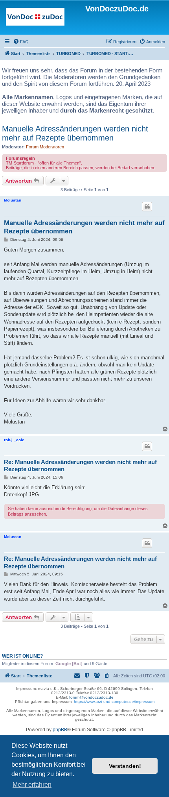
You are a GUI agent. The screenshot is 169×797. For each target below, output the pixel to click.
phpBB (60, 729)
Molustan (12, 200)
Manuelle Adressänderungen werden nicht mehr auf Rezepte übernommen (75, 133)
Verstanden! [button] (125, 766)
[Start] (35, 18)
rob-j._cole (14, 440)
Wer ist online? (22, 656)
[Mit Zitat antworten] (147, 206)
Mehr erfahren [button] (32, 784)
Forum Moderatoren (45, 146)
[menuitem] (21, 41)
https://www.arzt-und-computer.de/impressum (114, 701)
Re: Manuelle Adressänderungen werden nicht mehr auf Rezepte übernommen (80, 466)
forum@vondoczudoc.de (91, 697)
